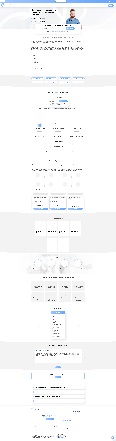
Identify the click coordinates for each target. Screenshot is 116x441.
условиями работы (64, 31)
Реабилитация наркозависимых (78, 82)
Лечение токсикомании (65, 78)
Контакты (32, 1)
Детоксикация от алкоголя (78, 78)
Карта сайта (74, 413)
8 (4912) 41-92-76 (112, 1)
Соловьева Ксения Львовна (52, 247)
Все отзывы (58, 367)
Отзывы (27, 1)
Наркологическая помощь (37, 82)
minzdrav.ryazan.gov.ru (62, 437)
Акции (23, 1)
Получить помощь (70, 28)
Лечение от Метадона (51, 82)
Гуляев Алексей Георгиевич (63, 247)
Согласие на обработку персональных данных (76, 412)
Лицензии (18, 1)
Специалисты (8, 1)
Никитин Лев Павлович (74, 231)
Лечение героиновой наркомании (51, 78)
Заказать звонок (110, 5)
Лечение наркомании (37, 78)
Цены (13, 1)
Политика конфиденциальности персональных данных (65, 410)
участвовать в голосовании (67, 420)
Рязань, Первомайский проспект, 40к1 (92, 2)
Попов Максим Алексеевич (52, 231)
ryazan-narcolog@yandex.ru (34, 419)
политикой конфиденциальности (55, 31)
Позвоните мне (63, 101)
